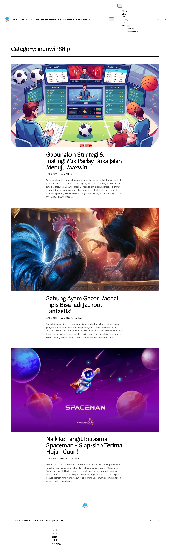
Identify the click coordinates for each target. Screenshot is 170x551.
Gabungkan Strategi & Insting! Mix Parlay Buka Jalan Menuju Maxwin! (84, 161)
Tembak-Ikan (76, 318)
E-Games (64, 458)
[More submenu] (128, 26)
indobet (56, 530)
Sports (74, 174)
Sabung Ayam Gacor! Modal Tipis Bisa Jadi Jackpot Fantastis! (82, 305)
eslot (54, 536)
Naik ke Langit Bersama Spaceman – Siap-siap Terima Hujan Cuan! (84, 445)
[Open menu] (111, 19)
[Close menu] (119, 6)
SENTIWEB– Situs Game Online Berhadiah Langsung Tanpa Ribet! (51, 19)
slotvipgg (56, 543)
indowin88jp (65, 174)
